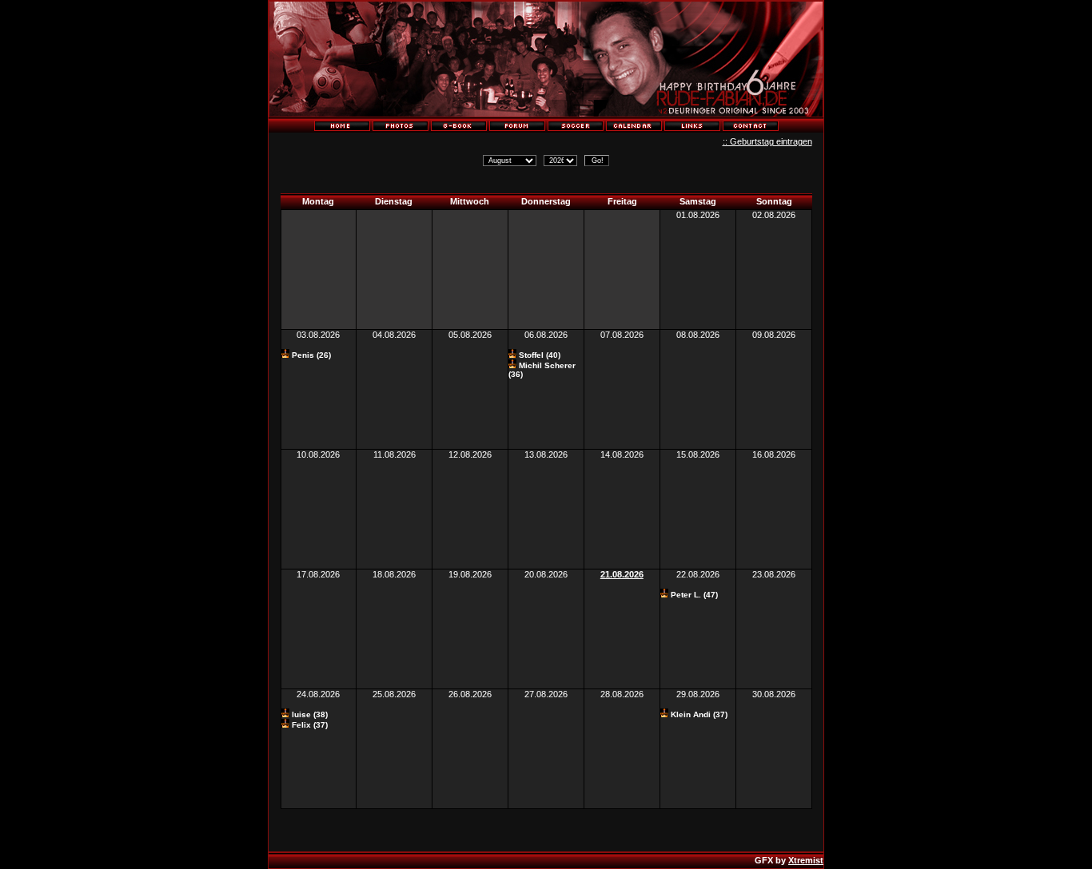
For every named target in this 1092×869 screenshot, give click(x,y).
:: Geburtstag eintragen (767, 141)
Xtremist (805, 860)
